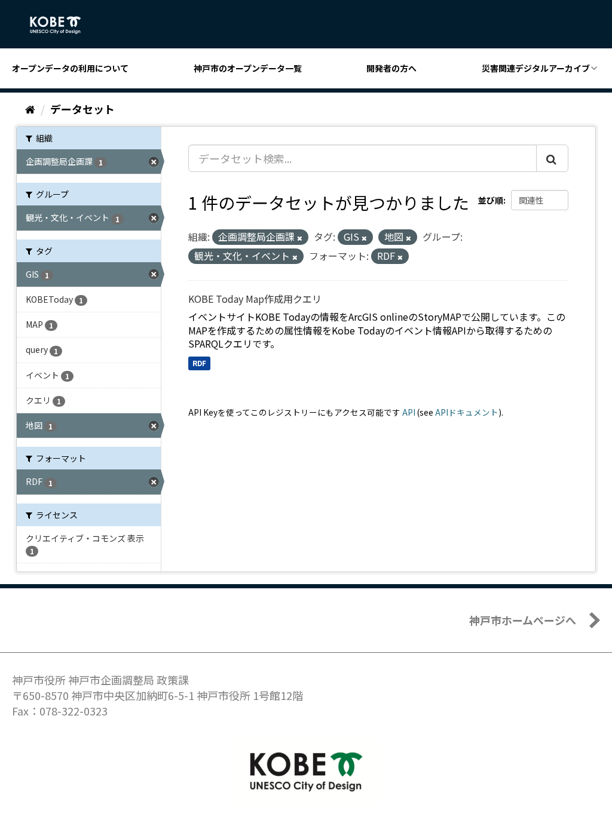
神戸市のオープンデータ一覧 (248, 68)
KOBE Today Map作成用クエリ (255, 298)
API (408, 412)
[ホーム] (30, 108)
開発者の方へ (391, 68)
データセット (82, 108)
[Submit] (552, 158)
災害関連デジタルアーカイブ (536, 68)
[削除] (299, 237)
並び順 (490, 200)
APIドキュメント (466, 412)
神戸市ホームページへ (522, 620)
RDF (199, 363)
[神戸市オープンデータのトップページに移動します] (62, 25)
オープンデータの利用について (70, 68)
